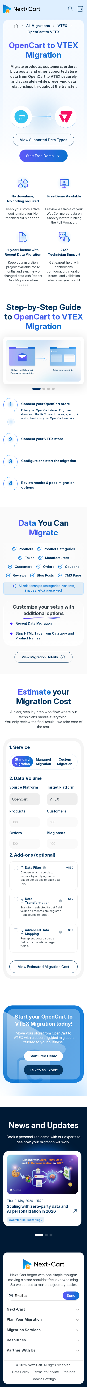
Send (71, 1295)
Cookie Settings (43, 1379)
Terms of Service (46, 1372)
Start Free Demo (43, 1056)
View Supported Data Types (43, 140)
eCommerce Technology (25, 1219)
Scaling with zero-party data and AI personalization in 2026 (37, 1209)
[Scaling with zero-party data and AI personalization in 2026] (75, 1210)
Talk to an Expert (43, 1070)
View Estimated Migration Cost (43, 966)
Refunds (68, 1372)
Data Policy (20, 1372)
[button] (36, 389)
